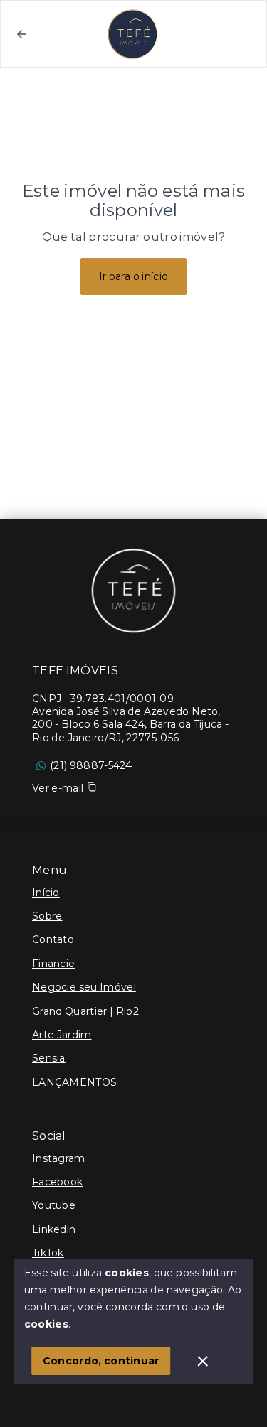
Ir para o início (134, 276)
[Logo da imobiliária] (134, 590)
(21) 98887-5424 (91, 765)
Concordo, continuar (101, 1361)
